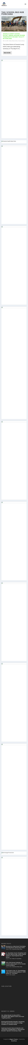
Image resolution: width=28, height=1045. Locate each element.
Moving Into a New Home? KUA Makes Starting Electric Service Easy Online (16, 947)
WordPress (14, 1041)
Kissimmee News (15, 949)
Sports (13, 974)
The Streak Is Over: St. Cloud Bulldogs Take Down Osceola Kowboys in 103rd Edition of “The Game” (16, 972)
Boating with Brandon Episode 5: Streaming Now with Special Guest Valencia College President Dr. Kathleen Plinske (12, 1023)
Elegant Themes (14, 1039)
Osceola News (21, 40)
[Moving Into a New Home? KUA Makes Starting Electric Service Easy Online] (3, 947)
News (10, 40)
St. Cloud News (18, 958)
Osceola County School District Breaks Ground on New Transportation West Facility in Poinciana (14, 36)
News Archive (15, 40)
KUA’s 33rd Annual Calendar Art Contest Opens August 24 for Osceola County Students (16, 964)
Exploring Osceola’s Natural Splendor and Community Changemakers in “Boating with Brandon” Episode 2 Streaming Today (13, 1029)
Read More (7, 53)
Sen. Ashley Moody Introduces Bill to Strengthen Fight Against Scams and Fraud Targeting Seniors (12, 1016)
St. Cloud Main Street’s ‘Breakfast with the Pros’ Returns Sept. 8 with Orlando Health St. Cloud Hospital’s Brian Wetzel (16, 955)
